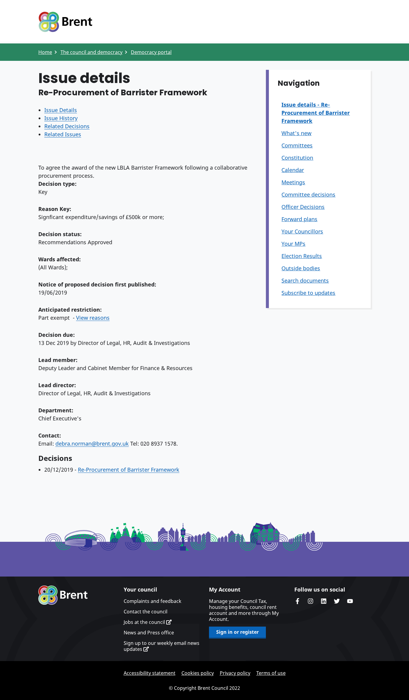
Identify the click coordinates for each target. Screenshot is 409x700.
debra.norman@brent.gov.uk (92, 443)
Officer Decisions (303, 206)
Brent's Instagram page (310, 601)
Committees (297, 145)
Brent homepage (63, 595)
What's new (296, 133)
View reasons (93, 317)
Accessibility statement (149, 673)
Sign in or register (237, 632)
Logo (65, 21)
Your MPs (293, 243)
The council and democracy (91, 52)
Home (45, 52)
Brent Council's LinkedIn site (324, 601)
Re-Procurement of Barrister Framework (128, 469)
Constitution (297, 157)
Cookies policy (197, 673)
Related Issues (62, 134)
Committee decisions (308, 194)
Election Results (301, 256)
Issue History (61, 118)
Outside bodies (300, 268)
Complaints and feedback (152, 601)
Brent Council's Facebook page (297, 601)
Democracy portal (151, 52)
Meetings (293, 182)
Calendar (292, 170)
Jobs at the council (145, 622)
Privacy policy (235, 673)
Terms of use (271, 673)
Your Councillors (302, 231)
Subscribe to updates (308, 292)
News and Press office (149, 633)
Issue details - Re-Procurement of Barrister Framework (315, 112)
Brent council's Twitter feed (337, 601)
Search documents (305, 280)
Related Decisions (67, 126)
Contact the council (145, 612)
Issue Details (60, 110)
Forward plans (299, 219)
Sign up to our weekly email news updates (161, 646)
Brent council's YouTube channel (350, 601)
